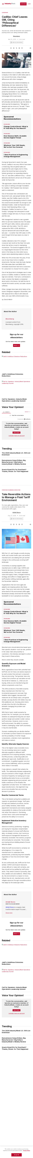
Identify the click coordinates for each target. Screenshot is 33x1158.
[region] (16, 415)
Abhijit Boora (16, 512)
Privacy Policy (26, 1150)
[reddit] (19, 48)
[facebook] (11, 48)
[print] (30, 48)
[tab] (6, 412)
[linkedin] (14, 48)
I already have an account (17, 435)
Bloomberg (16, 36)
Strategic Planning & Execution (11, 490)
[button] (3, 4)
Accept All (16, 1154)
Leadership (5, 12)
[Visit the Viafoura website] (27, 419)
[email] (22, 48)
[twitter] (16, 48)
